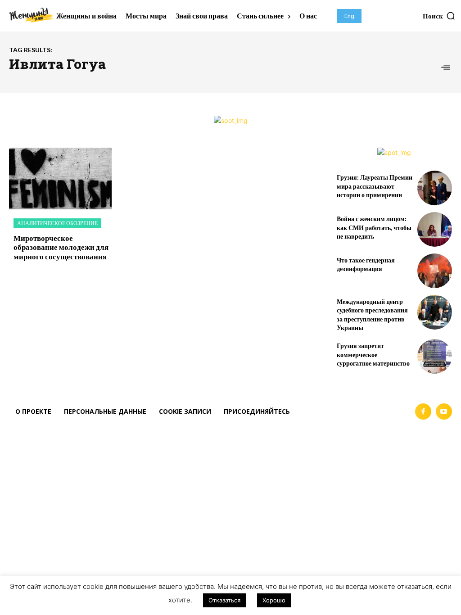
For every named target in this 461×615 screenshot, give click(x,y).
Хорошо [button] (273, 600)
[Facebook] (423, 411)
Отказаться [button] (224, 600)
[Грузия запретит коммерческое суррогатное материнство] (434, 356)
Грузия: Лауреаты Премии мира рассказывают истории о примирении (374, 186)
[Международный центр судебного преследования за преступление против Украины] (434, 312)
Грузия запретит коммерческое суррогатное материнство (373, 354)
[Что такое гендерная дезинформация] (434, 270)
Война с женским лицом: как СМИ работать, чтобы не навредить (374, 227)
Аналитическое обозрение (57, 223)
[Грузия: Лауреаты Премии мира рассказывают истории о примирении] (434, 188)
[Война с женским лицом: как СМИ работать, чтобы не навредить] (434, 229)
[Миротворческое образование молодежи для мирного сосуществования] (60, 178)
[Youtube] (444, 411)
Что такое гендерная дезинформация (366, 264)
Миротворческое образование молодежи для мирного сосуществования (61, 247)
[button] (439, 16)
